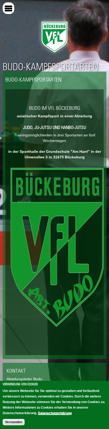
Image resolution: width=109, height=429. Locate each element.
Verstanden (13, 422)
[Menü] (8, 8)
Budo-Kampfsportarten (50, 66)
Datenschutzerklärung (55, 413)
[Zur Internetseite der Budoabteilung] (57, 326)
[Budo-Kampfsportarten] (54, 54)
